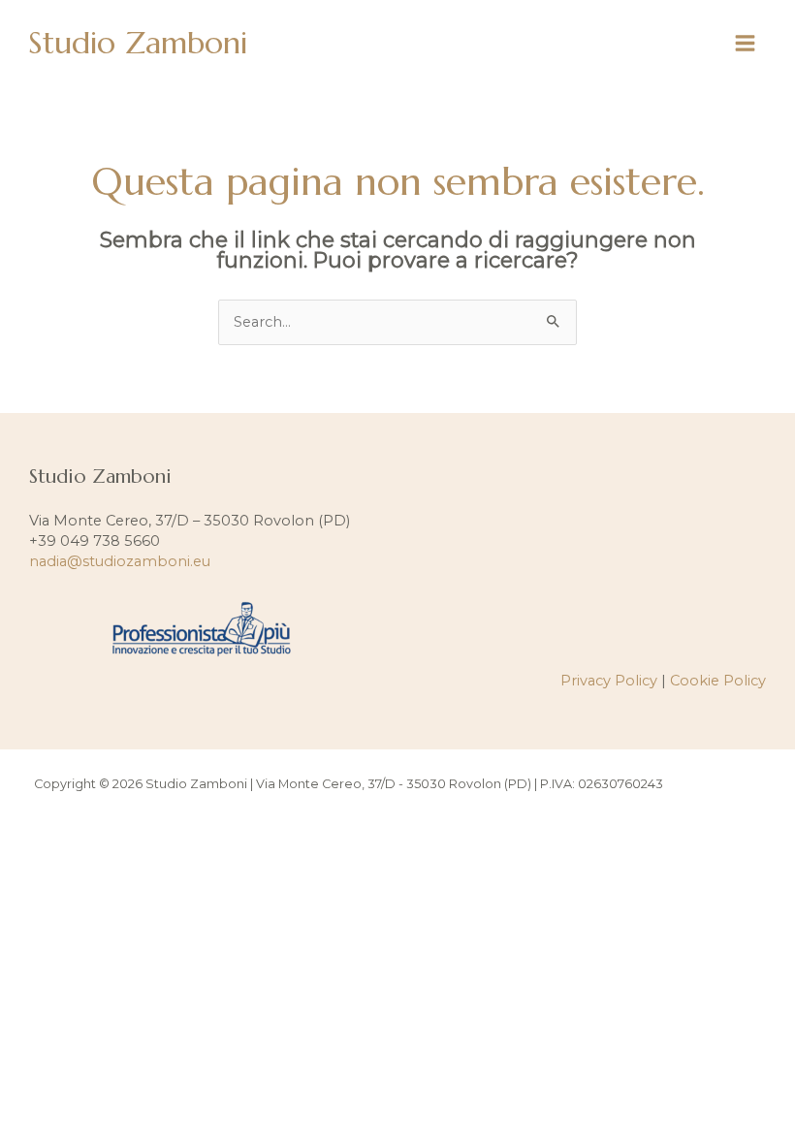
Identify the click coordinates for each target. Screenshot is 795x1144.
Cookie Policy (718, 680)
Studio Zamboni (137, 42)
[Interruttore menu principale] (745, 43)
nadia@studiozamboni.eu (119, 561)
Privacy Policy (608, 680)
